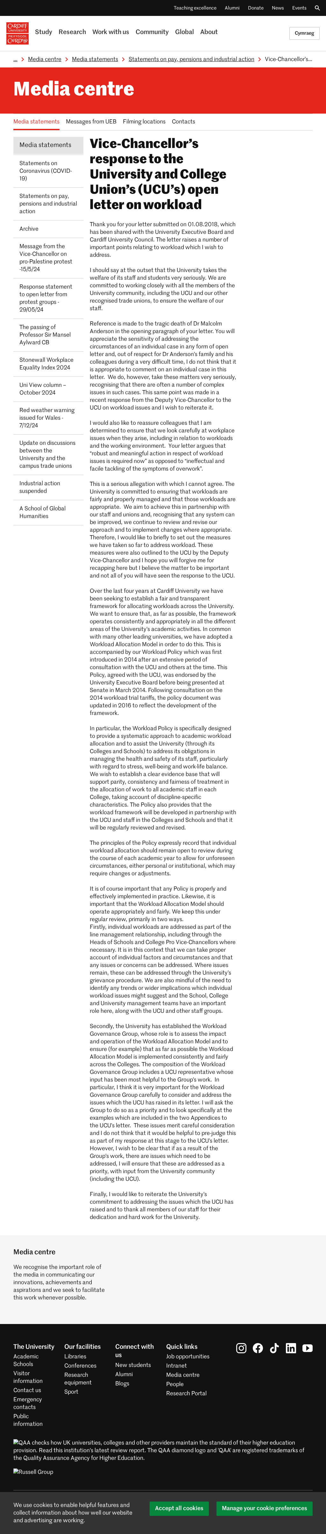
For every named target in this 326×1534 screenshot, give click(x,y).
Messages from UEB (91, 122)
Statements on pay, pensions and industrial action (191, 59)
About (209, 32)
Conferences (80, 1366)
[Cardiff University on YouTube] (307, 1348)
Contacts (183, 122)
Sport (71, 1392)
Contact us (27, 1390)
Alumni (232, 8)
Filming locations (144, 122)
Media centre (44, 59)
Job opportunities (187, 1357)
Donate (256, 8)
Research (72, 32)
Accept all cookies (179, 1508)
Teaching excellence (195, 8)
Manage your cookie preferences (264, 1508)
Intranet (176, 1366)
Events (299, 8)
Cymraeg (304, 33)
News (278, 8)
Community (152, 32)
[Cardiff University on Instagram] (241, 1348)
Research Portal (186, 1394)
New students (133, 1365)
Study (43, 32)
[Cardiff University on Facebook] (258, 1348)
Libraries (75, 1357)
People (175, 1384)
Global (184, 32)
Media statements (95, 59)
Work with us (110, 32)
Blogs (122, 1384)
